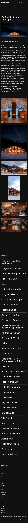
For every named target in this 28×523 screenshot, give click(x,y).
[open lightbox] (14, 110)
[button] (20, 2)
